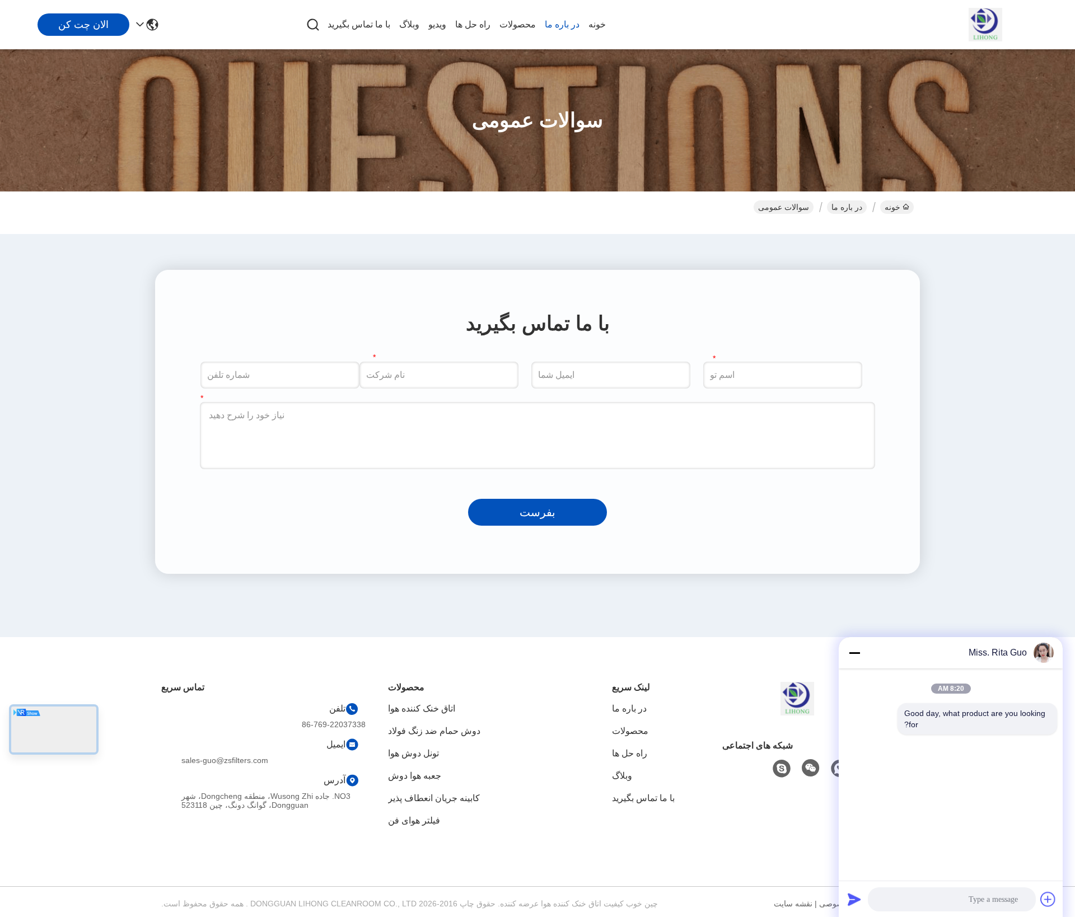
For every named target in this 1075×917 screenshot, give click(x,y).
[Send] (854, 899)
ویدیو (437, 24)
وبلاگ (409, 24)
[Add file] (1048, 899)
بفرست (537, 512)
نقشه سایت (793, 903)
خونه (597, 24)
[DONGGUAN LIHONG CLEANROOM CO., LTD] (985, 24)
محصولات (517, 24)
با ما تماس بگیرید (359, 24)
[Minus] (854, 652)
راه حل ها (472, 24)
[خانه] (797, 712)
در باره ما (562, 24)
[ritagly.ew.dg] (782, 768)
